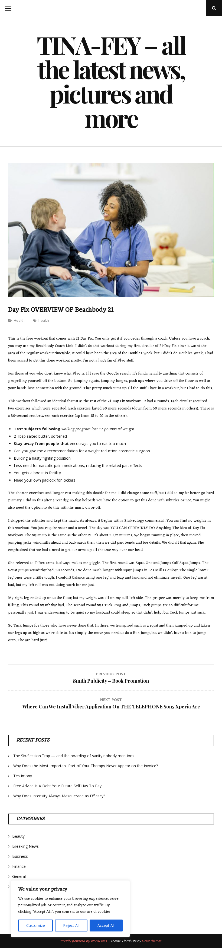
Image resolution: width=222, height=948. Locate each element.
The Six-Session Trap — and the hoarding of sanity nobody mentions (73, 755)
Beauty (18, 836)
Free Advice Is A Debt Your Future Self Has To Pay (57, 785)
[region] (70, 908)
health (43, 320)
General (19, 876)
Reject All (71, 925)
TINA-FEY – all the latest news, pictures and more (111, 81)
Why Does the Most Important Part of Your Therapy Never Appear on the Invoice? (85, 765)
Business (20, 856)
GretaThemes (152, 941)
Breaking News (25, 846)
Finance (19, 866)
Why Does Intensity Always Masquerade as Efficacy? (59, 795)
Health (19, 320)
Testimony (22, 775)
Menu (8, 8)
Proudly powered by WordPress (84, 941)
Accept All (106, 925)
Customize (35, 925)
